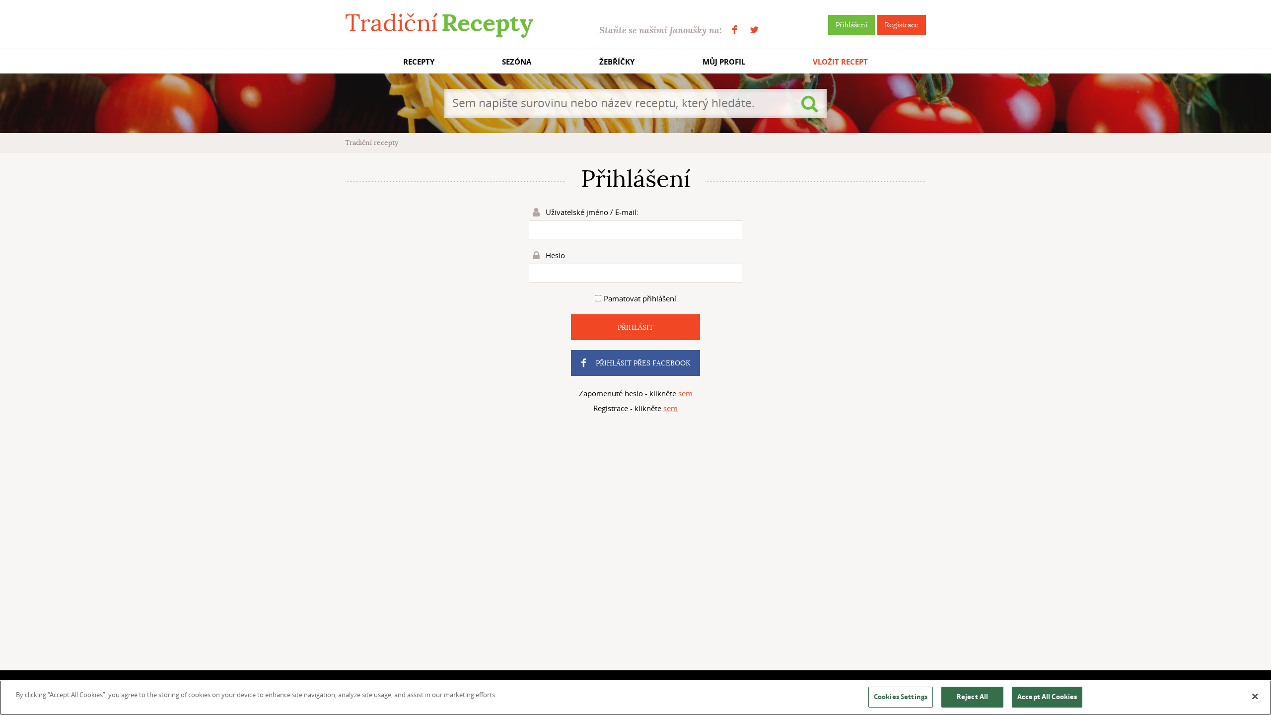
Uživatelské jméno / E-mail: (591, 212)
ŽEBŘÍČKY (617, 62)
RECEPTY (418, 62)
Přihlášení (851, 24)
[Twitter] (754, 30)
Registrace (901, 24)
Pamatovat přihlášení (640, 298)
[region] (635, 697)
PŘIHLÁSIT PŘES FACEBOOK (642, 362)
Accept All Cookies (1047, 696)
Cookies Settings (900, 696)
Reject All (972, 696)
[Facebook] (734, 30)
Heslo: (555, 255)
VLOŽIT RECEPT (840, 62)
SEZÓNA (516, 62)
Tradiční (439, 23)
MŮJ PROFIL (724, 62)
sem (685, 393)
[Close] (1255, 697)
